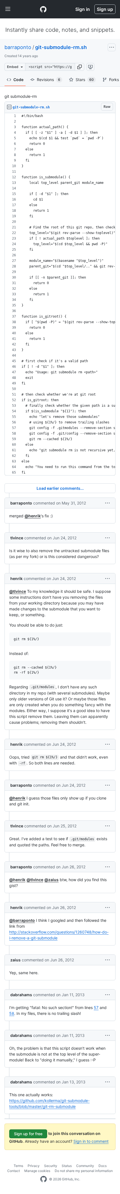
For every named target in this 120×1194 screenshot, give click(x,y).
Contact (13, 1171)
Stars (85, 79)
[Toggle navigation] (7, 9)
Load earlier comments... (60, 488)
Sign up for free (28, 1133)
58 (11, 1013)
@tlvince (17, 591)
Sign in (82, 9)
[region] (60, 294)
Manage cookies (37, 1171)
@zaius (51, 879)
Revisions (48, 79)
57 (96, 1007)
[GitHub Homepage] (43, 1179)
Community (85, 1166)
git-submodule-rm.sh (61, 47)
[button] (79, 67)
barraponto (17, 47)
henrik (16, 578)
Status (67, 1166)
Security (50, 1166)
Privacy (34, 1166)
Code (18, 79)
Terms (18, 1166)
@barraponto (22, 920)
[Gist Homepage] (43, 9)
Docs (103, 1166)
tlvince (16, 537)
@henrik (33, 515)
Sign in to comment (91, 1141)
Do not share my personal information (84, 1171)
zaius (15, 959)
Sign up (105, 9)
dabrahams (21, 994)
